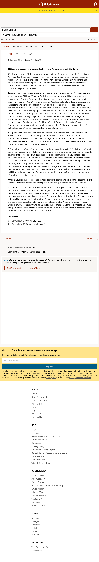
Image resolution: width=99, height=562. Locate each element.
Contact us (36, 443)
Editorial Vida (37, 492)
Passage (6, 46)
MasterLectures (38, 505)
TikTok (34, 528)
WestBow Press (38, 499)
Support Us (36, 417)
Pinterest (35, 524)
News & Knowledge (40, 397)
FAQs (33, 429)
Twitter (34, 531)
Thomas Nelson (38, 495)
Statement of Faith (39, 400)
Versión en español (40, 547)
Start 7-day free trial (15, 268)
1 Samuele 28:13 (17, 224)
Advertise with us (39, 439)
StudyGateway (38, 478)
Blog (33, 410)
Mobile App (36, 403)
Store (33, 407)
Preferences (36, 550)
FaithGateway (37, 475)
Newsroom (36, 413)
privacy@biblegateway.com (80, 378)
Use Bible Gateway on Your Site (45, 436)
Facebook (35, 518)
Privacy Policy (51, 378)
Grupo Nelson (37, 488)
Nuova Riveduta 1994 (18, 247)
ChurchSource (37, 482)
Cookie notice (37, 456)
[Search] (94, 29)
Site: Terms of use (39, 459)
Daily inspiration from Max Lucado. (49, 10)
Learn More (35, 268)
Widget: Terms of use (41, 463)
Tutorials (35, 433)
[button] (95, 4)
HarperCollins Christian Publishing (47, 485)
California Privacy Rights (43, 449)
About (34, 393)
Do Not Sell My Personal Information (49, 453)
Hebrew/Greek (31, 46)
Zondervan (36, 502)
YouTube (35, 534)
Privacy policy (38, 446)
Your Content (47, 46)
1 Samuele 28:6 (17, 221)
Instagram (36, 521)
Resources (17, 46)
